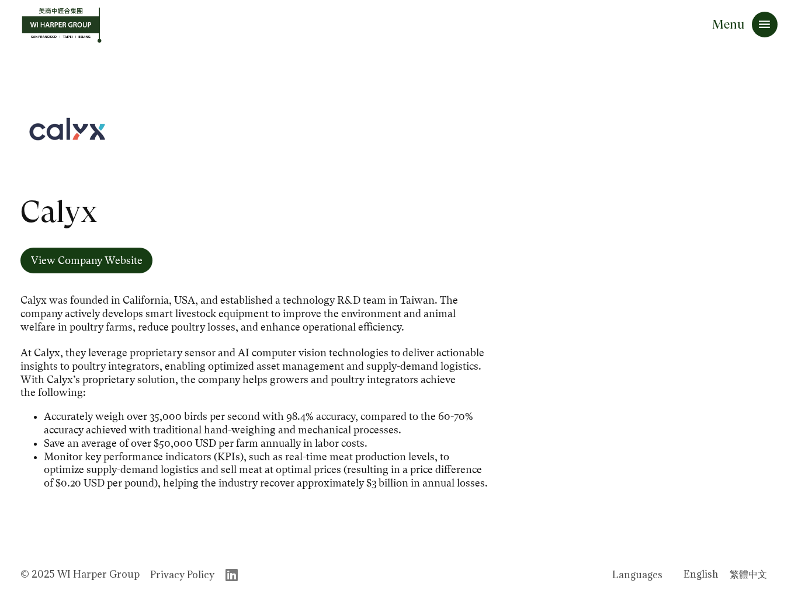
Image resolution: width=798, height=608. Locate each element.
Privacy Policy (182, 574)
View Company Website (87, 260)
